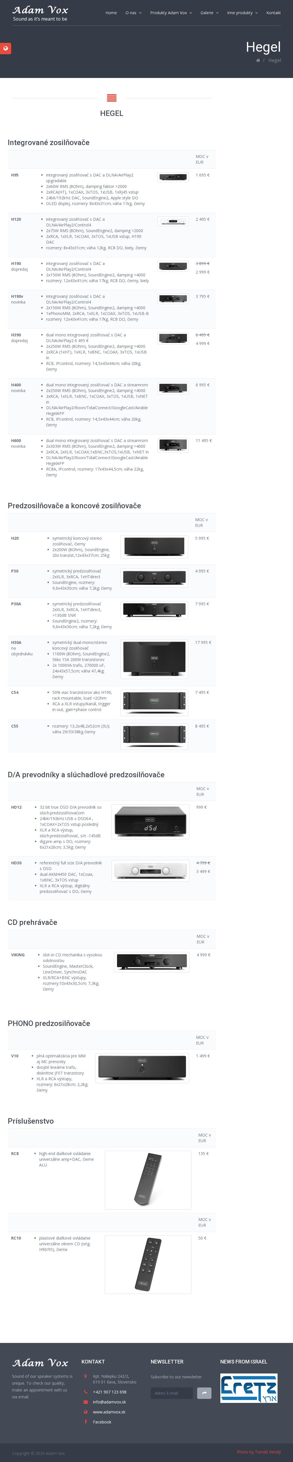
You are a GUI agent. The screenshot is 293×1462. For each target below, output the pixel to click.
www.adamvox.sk (109, 1412)
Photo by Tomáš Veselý (259, 1452)
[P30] (154, 577)
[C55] (154, 736)
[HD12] (150, 821)
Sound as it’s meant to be (40, 19)
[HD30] (150, 871)
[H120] (173, 221)
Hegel (274, 60)
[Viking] (152, 962)
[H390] (173, 338)
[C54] (154, 703)
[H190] (173, 266)
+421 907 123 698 (109, 1392)
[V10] (142, 1068)
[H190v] (173, 299)
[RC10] (148, 1264)
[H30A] (154, 659)
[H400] (173, 388)
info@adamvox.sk (109, 1402)
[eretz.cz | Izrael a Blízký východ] (249, 1387)
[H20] (154, 547)
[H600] (173, 445)
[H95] (173, 177)
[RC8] (148, 1180)
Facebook (102, 1422)
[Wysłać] (204, 1393)
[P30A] (154, 610)
